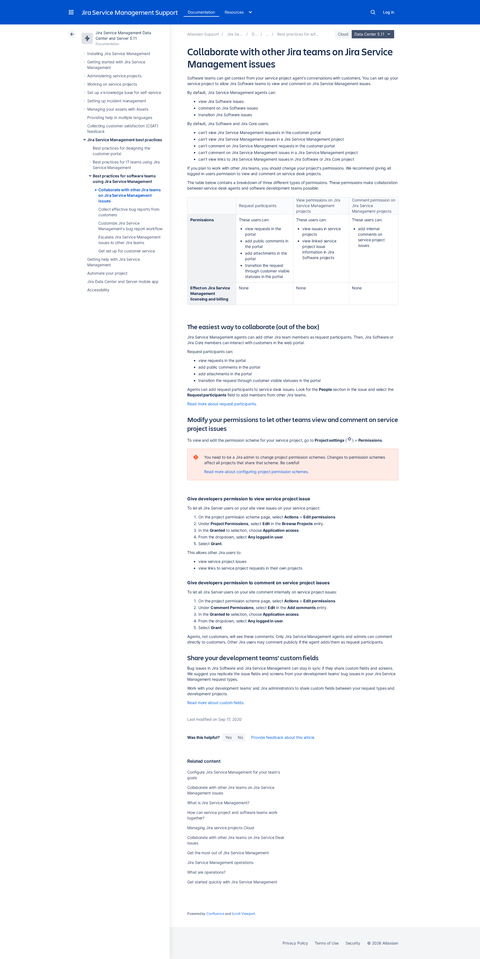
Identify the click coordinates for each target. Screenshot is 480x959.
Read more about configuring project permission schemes (256, 471)
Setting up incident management (116, 100)
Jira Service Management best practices (124, 139)
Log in (388, 12)
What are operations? (206, 872)
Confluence (215, 913)
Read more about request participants (221, 403)
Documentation (201, 12)
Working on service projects (112, 84)
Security (353, 943)
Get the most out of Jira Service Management (228, 852)
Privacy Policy (295, 943)
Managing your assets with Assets (117, 109)
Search (373, 12)
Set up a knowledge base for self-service (124, 92)
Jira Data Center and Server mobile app (123, 281)
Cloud (343, 34)
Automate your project (107, 273)
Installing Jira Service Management (118, 53)
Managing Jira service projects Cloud (220, 827)
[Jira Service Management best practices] (267, 34)
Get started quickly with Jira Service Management (232, 882)
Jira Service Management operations (220, 862)
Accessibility (98, 289)
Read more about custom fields (215, 702)
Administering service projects (114, 75)
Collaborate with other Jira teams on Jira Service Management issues (129, 195)
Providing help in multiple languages (119, 117)
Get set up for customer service (126, 251)
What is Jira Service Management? (218, 802)
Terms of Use (326, 943)
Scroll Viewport (243, 913)
